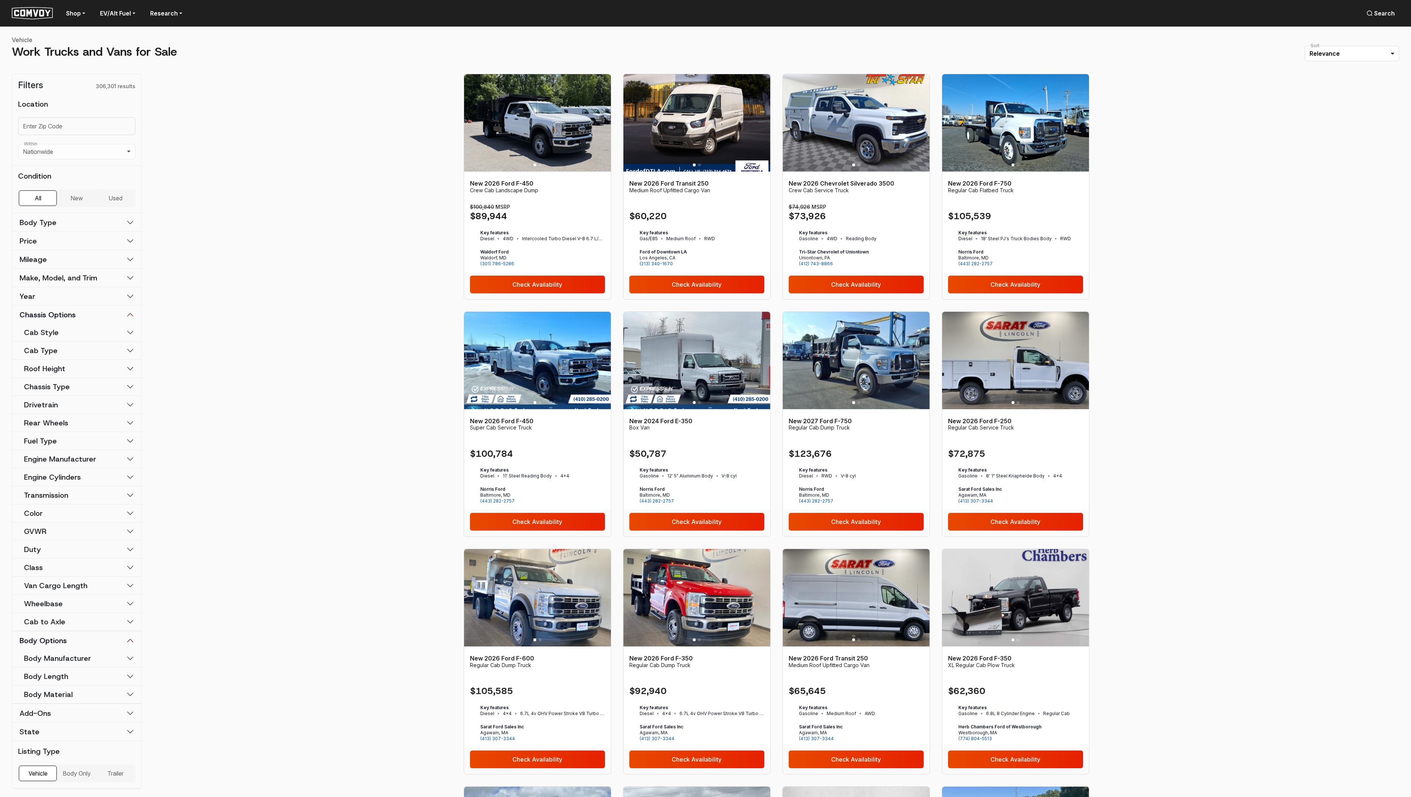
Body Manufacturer (57, 658)
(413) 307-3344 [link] (975, 501)
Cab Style (41, 332)
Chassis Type (47, 386)
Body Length (46, 676)
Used (115, 198)
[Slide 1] (534, 165)
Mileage (33, 259)
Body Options (43, 640)
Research (164, 13)
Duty (32, 549)
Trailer (115, 773)
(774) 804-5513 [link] (975, 738)
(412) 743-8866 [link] (816, 263)
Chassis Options (48, 315)
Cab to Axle (44, 622)
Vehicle (22, 40)
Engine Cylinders (52, 477)
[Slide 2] (540, 165)
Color (33, 513)
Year (27, 296)
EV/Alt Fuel (115, 13)
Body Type (38, 222)
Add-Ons (35, 713)
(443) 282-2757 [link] (975, 263)
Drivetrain (41, 405)
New (76, 198)
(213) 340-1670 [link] (656, 263)
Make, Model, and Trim (58, 278)
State (29, 731)
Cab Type (41, 350)
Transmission (46, 495)
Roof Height (44, 368)
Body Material (48, 694)
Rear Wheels (46, 423)
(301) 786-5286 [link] (497, 263)
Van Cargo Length (55, 585)
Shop (73, 13)
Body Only (77, 773)
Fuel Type (40, 441)
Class (33, 567)
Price (28, 241)
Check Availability (537, 284)
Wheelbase (43, 603)
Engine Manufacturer (60, 459)
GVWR (35, 531)
